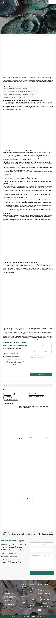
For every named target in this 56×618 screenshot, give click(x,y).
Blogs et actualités (17, 18)
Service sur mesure (32, 595)
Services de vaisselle (23, 598)
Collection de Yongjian (34, 393)
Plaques (23, 590)
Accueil (10, 18)
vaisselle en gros (41, 328)
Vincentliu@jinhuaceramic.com (12, 356)
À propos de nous (32, 600)
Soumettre (40, 374)
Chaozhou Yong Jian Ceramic (23, 616)
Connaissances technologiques (36, 396)
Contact (31, 608)
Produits (31, 591)
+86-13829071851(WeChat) (11, 353)
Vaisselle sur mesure (9, 393)
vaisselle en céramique (11, 78)
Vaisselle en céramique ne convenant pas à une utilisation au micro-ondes (19, 91)
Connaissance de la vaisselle (11, 399)
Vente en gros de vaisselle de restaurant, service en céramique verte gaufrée (35, 467)
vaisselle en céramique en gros (15, 266)
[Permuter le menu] (48, 7)
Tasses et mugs (23, 603)
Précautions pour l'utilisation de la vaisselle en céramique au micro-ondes (18, 94)
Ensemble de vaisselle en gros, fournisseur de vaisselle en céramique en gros (35, 498)
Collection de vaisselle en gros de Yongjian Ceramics (14, 97)
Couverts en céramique (23, 608)
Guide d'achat (8, 396)
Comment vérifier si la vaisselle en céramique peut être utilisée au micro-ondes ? (20, 92)
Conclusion (6, 95)
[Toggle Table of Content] (34, 86)
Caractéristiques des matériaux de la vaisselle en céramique (16, 88)
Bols (22, 593)
